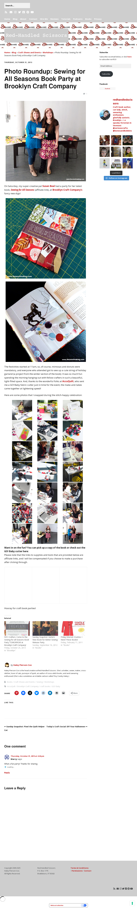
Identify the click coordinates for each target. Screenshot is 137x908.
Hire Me (44, 19)
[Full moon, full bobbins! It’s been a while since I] (128, 163)
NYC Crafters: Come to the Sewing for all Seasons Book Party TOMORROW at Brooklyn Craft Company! (16, 641)
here (129, 56)
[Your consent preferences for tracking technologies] (132, 903)
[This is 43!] (128, 152)
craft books (45, 686)
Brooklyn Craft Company (28, 686)
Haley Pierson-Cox (22, 665)
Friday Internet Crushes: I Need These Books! (71, 638)
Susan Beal (48, 186)
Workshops (48, 52)
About (23, 19)
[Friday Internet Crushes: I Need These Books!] (73, 628)
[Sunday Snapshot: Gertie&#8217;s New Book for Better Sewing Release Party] (45, 628)
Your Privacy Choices (73, 905)
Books (88, 19)
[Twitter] (19, 12)
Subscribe (106, 74)
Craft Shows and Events (29, 52)
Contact (33, 19)
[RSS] (6, 12)
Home (7, 19)
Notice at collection (57, 905)
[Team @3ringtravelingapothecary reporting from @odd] (128, 140)
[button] (22, 410)
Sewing (40, 682)
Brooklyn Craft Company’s (67, 189)
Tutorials (66, 19)
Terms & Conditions (79, 868)
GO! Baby (56, 686)
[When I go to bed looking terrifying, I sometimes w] (105, 152)
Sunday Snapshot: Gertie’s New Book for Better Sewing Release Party (45, 640)
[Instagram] (15, 12)
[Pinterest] (28, 12)
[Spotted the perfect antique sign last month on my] (116, 152)
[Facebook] (23, 12)
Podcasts (78, 19)
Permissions (77, 871)
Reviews (54, 19)
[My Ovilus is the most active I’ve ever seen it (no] (116, 140)
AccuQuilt (68, 381)
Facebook (104, 84)
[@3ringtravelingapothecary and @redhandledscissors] (105, 140)
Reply (7, 772)
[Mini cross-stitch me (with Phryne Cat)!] (105, 163)
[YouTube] (32, 12)
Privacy (98, 19)
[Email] (11, 12)
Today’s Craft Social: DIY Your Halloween (65, 726)
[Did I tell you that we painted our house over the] (116, 163)
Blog (15, 19)
